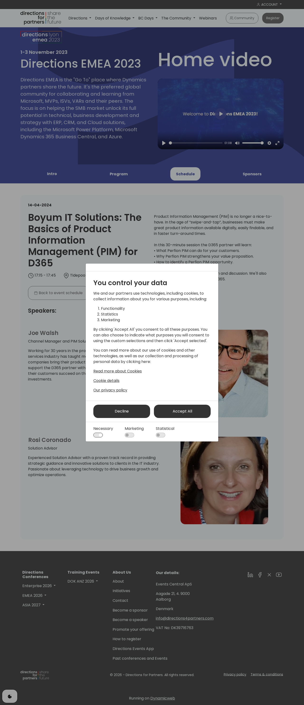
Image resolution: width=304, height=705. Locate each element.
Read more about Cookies (117, 371)
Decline (122, 411)
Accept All (182, 411)
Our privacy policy (110, 390)
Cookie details (106, 380)
